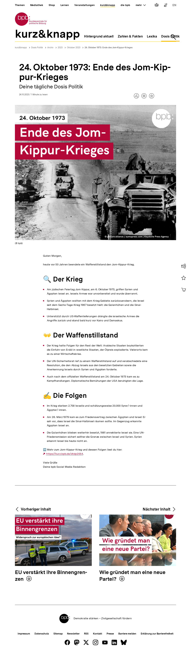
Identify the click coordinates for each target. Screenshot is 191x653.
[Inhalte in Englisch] (174, 5)
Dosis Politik (37, 47)
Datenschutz (41, 633)
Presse (110, 633)
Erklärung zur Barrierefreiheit (157, 633)
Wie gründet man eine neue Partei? (132, 576)
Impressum (24, 633)
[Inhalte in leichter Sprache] (156, 5)
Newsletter (73, 633)
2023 (60, 47)
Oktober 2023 (73, 47)
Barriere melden (127, 633)
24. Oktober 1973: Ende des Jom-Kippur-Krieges (109, 47)
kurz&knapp (21, 47)
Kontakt (97, 633)
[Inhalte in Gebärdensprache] (165, 5)
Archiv (50, 47)
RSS (86, 633)
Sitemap (58, 633)
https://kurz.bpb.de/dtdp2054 (64, 453)
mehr (141, 5)
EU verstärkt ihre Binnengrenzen (51, 576)
